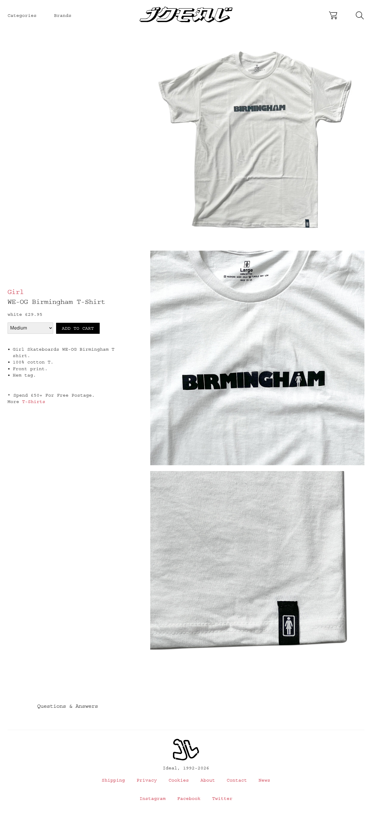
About (208, 780)
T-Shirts (33, 401)
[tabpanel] (257, 141)
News (264, 780)
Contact (237, 780)
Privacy (147, 780)
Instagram (153, 798)
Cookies (179, 780)
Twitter (222, 798)
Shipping (113, 780)
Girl (16, 292)
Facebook (189, 798)
